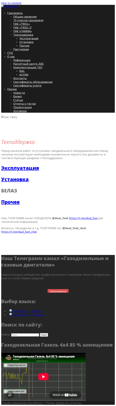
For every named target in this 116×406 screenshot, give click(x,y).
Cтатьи (18, 100)
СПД (10, 53)
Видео (17, 96)
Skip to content (11, 3)
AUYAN (23, 74)
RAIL (22, 71)
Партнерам (21, 49)
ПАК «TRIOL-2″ (22, 27)
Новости (19, 93)
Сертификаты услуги (27, 85)
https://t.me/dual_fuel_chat (19, 232)
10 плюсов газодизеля (28, 20)
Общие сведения (25, 16)
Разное (12, 89)
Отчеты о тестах (24, 103)
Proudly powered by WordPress (21, 403)
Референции (21, 60)
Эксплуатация (28, 38)
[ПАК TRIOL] (9, 6)
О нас (11, 56)
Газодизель (15, 13)
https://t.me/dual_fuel (83, 218)
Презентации (22, 107)
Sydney (60, 403)
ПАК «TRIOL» (21, 24)
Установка (26, 42)
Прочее (24, 45)
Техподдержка (23, 35)
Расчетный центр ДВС (28, 64)
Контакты (20, 78)
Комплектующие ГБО (27, 67)
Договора (20, 111)
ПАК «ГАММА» (22, 31)
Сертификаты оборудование (33, 82)
